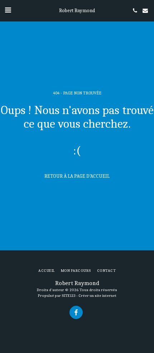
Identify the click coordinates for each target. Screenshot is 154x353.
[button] (8, 10)
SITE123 (69, 295)
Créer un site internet (97, 295)
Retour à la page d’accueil (77, 176)
